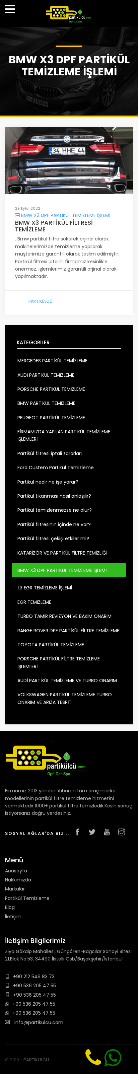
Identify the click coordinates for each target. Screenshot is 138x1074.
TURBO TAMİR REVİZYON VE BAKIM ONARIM (64, 616)
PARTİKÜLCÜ (40, 301)
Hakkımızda (18, 879)
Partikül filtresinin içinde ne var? (54, 524)
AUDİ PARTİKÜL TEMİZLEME (45, 375)
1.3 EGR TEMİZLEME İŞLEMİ (44, 587)
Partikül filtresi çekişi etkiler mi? (53, 538)
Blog (10, 907)
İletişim (13, 916)
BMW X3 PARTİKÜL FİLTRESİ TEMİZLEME (54, 225)
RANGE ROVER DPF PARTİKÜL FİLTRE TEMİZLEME (68, 630)
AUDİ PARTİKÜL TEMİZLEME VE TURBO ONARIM (67, 680)
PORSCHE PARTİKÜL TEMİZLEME (51, 389)
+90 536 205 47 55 (34, 985)
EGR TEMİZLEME (34, 602)
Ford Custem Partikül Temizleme (55, 467)
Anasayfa (16, 870)
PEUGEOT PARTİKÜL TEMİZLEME (51, 417)
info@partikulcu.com (38, 1022)
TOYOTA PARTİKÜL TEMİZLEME (50, 644)
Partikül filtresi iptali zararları (49, 453)
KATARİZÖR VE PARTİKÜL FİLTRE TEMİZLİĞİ (62, 553)
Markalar (15, 888)
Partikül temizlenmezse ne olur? (54, 510)
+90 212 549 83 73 (34, 976)
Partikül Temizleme (27, 898)
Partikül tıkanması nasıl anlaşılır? (54, 496)
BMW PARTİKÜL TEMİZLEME (46, 403)
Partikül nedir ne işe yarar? (47, 482)
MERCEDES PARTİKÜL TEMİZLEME (52, 360)
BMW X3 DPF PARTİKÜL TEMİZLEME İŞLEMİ (65, 215)
